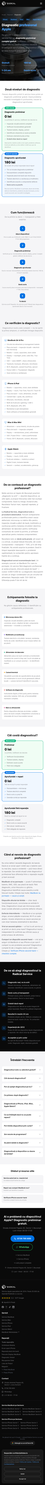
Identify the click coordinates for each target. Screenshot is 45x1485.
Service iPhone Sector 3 (10, 1425)
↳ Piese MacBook (8, 1369)
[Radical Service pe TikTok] (10, 1307)
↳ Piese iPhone (7, 1372)
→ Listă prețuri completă (22, 1263)
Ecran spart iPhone (8, 1348)
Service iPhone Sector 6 (29, 1428)
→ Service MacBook (22, 1255)
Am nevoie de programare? (15, 1134)
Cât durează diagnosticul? (15, 1078)
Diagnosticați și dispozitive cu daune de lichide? (19, 1152)
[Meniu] (41, 3)
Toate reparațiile (8, 1342)
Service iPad (6, 1326)
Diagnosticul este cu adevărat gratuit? (20, 1070)
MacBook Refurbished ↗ (10, 1332)
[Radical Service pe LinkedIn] (13, 1307)
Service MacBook (8, 1317)
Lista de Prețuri (7, 1363)
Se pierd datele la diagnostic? (16, 1143)
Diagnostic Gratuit (8, 1357)
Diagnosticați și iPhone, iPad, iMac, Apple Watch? (18, 1105)
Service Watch (7, 1329)
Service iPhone (7, 1323)
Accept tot (22, 1479)
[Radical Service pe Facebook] (3, 1307)
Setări (22, 1474)
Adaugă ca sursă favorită (24, 1443)
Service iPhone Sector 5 (10, 1428)
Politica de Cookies (25, 1462)
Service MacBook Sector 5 (11, 1414)
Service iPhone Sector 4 (29, 1425)
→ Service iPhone (22, 1259)
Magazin (5, 1366)
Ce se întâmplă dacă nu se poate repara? (17, 1116)
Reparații (10, 15)
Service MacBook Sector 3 (11, 1411)
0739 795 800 (24, 1238)
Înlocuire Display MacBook (11, 1354)
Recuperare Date (8, 1360)
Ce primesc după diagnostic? (16, 1095)
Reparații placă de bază (10, 1351)
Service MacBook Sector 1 (11, 1409)
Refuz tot (22, 1469)
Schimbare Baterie (8, 1345)
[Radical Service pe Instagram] (6, 1307)
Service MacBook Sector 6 (32, 1414)
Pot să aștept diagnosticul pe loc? (18, 1087)
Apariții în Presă (9, 1302)
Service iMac (6, 1320)
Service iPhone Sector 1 (10, 1423)
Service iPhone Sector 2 (28, 1423)
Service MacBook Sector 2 (31, 1409)
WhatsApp (24, 1247)
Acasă (4, 15)
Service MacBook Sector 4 (32, 1411)
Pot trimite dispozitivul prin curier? (18, 1126)
